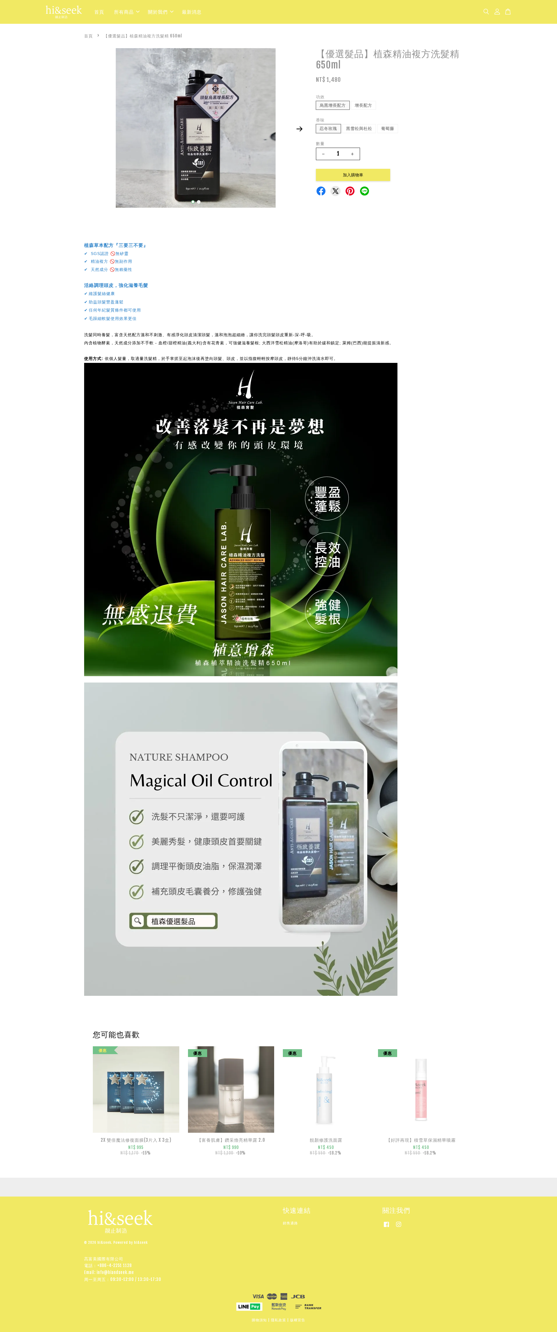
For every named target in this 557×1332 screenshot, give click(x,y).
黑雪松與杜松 (359, 128)
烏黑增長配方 (333, 105)
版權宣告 (297, 1320)
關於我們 (158, 12)
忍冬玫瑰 (328, 128)
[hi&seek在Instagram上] (399, 1227)
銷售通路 (290, 1223)
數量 (320, 143)
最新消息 (192, 12)
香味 (320, 119)
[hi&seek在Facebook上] (386, 1227)
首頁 (99, 12)
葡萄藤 (387, 128)
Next (299, 129)
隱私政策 (278, 1320)
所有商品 (124, 12)
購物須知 (259, 1320)
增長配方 (363, 105)
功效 (320, 96)
